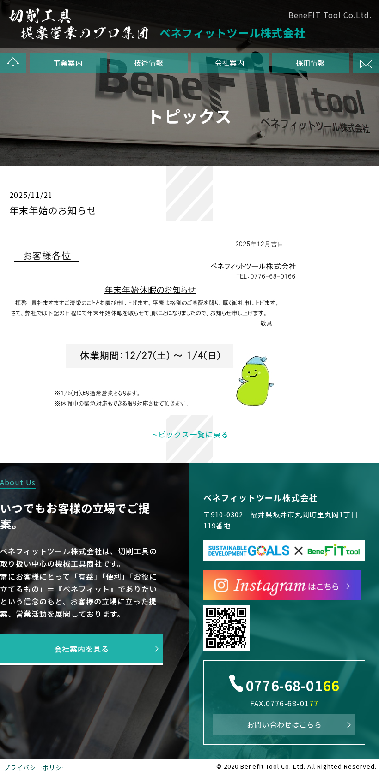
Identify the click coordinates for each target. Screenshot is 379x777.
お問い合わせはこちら (284, 724)
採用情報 (311, 62)
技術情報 (149, 62)
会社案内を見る (81, 648)
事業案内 (68, 62)
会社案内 (230, 62)
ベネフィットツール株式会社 (260, 497)
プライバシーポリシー (36, 767)
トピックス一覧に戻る (189, 434)
